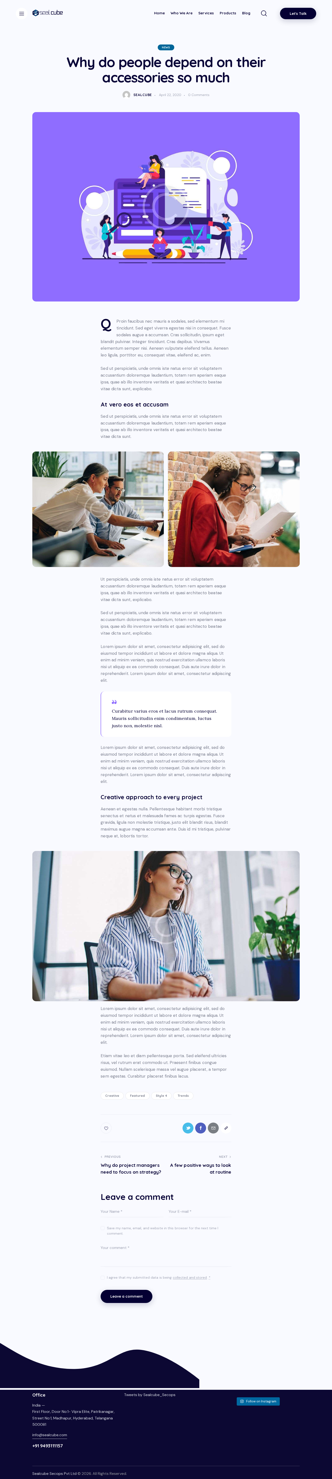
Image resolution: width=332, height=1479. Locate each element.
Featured (137, 1096)
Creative (112, 1096)
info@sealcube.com (49, 1434)
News (166, 47)
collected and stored (190, 1277)
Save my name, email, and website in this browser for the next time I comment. (162, 1231)
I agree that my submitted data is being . (158, 1277)
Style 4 (161, 1096)
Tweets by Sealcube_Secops (149, 1394)
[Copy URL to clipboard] (225, 1128)
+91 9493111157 (47, 1446)
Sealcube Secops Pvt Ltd (54, 1473)
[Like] (107, 1128)
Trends (183, 1096)
